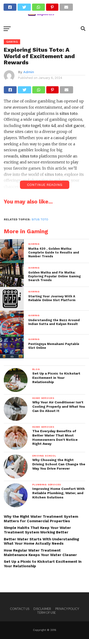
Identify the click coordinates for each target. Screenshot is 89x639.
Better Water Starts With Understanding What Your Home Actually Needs (41, 541)
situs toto (40, 219)
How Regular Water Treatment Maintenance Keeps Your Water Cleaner (40, 552)
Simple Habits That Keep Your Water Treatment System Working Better (37, 530)
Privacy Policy (67, 609)
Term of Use (46, 612)
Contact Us (19, 609)
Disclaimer (42, 609)
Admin (28, 72)
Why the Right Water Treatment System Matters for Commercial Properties (41, 518)
